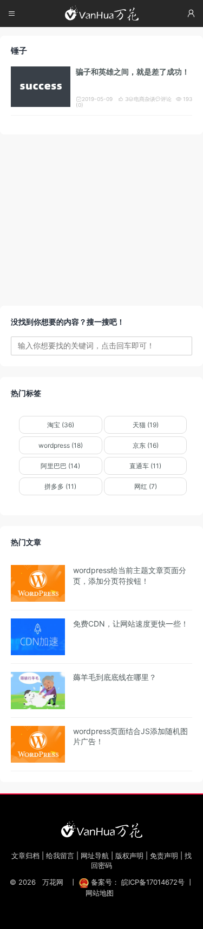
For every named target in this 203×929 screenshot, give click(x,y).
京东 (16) (146, 445)
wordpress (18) (60, 445)
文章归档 (25, 855)
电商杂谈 (141, 99)
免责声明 (164, 855)
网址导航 (95, 855)
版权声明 (129, 855)
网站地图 (100, 892)
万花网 (53, 882)
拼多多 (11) (60, 486)
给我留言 (60, 855)
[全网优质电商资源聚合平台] (101, 829)
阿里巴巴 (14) (60, 466)
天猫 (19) (146, 425)
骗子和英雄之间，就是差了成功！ (132, 71)
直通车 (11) (145, 466)
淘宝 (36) (60, 425)
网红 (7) (145, 486)
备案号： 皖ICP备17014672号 (138, 882)
